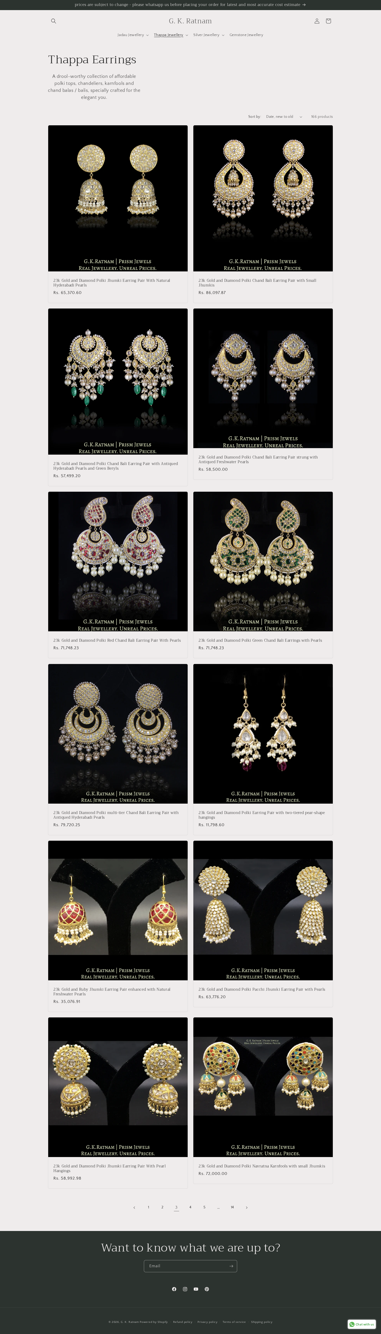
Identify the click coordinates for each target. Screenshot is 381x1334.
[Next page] (246, 1207)
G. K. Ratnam (130, 1322)
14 (232, 1207)
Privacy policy (207, 1322)
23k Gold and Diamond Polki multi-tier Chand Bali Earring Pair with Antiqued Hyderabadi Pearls (116, 815)
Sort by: (254, 117)
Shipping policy (262, 1322)
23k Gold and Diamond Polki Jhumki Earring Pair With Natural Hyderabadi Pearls (111, 283)
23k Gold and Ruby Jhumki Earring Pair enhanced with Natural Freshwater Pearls (112, 992)
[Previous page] (134, 1207)
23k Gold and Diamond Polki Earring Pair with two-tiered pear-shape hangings (262, 815)
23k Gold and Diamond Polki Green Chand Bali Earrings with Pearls (260, 640)
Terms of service (234, 1322)
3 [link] (176, 1207)
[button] (53, 21)
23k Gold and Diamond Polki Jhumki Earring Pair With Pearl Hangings (109, 1168)
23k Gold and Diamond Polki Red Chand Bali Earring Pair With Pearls (117, 640)
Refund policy (183, 1322)
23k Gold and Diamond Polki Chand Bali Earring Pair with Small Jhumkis (257, 283)
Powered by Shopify (154, 1322)
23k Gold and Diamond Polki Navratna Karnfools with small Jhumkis (262, 1166)
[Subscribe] (231, 1266)
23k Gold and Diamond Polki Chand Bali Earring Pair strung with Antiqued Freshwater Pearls (258, 459)
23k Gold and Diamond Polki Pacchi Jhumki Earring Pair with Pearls (262, 989)
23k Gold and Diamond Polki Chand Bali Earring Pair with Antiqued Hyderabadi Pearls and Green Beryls (115, 466)
